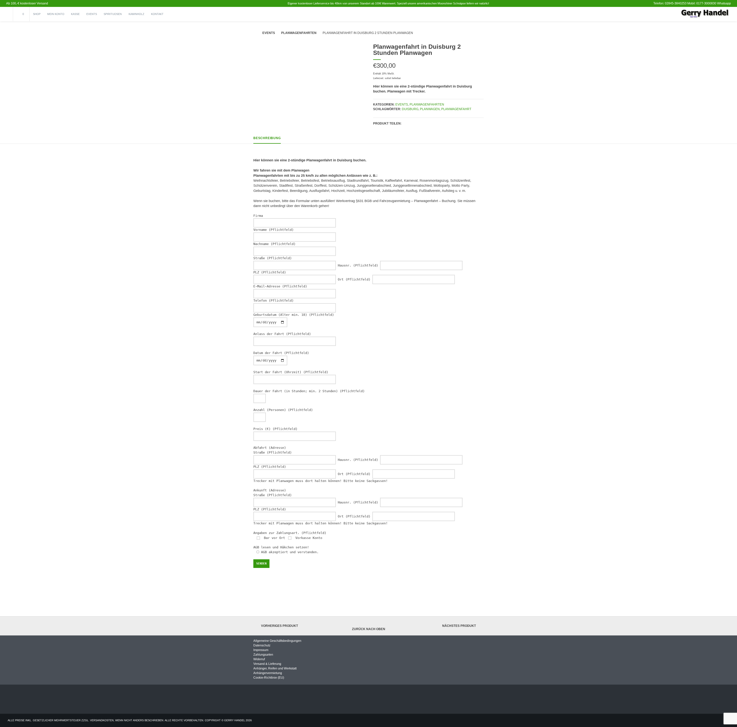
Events (91, 14)
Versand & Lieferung (267, 663)
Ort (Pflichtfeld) (355, 279)
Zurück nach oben (368, 629)
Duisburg (410, 109)
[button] (405, 124)
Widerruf (259, 659)
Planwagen (430, 109)
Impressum (260, 650)
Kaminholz (136, 14)
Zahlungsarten (263, 654)
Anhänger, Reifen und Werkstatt (275, 668)
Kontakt (157, 14)
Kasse (75, 14)
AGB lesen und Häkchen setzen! (281, 547)
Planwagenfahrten (298, 33)
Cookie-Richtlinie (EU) (268, 677)
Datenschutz (261, 645)
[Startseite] (705, 14)
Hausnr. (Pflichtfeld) (359, 265)
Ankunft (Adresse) (269, 490)
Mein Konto (55, 14)
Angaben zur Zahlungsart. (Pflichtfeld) (289, 533)
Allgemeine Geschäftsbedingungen (277, 640)
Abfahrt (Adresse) (269, 448)
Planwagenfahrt (456, 109)
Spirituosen (113, 14)
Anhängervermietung (267, 673)
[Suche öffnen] (6, 14)
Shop (36, 14)
